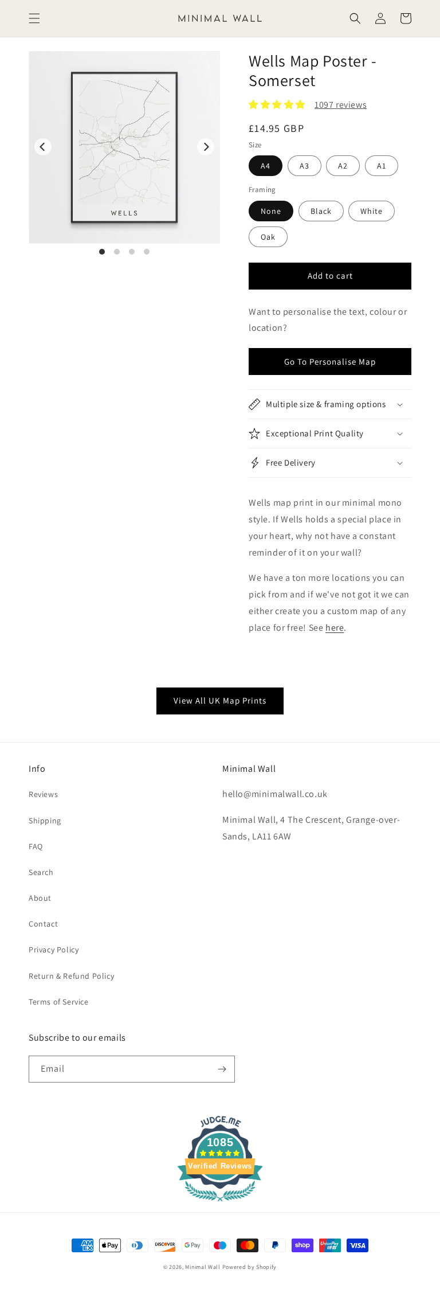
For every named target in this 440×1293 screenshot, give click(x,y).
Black (321, 211)
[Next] (205, 146)
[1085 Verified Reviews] (220, 1203)
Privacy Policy (53, 949)
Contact (43, 924)
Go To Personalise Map (330, 361)
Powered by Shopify (249, 1267)
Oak (268, 237)
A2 (343, 166)
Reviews (43, 794)
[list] (124, 153)
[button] (34, 18)
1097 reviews (341, 105)
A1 (381, 166)
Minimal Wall (202, 1267)
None (271, 211)
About (40, 898)
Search (41, 872)
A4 (265, 166)
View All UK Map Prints (220, 700)
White (371, 211)
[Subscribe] (221, 1069)
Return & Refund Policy (71, 976)
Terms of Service (59, 1002)
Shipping (45, 820)
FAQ (36, 846)
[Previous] (43, 146)
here (334, 628)
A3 (304, 166)
